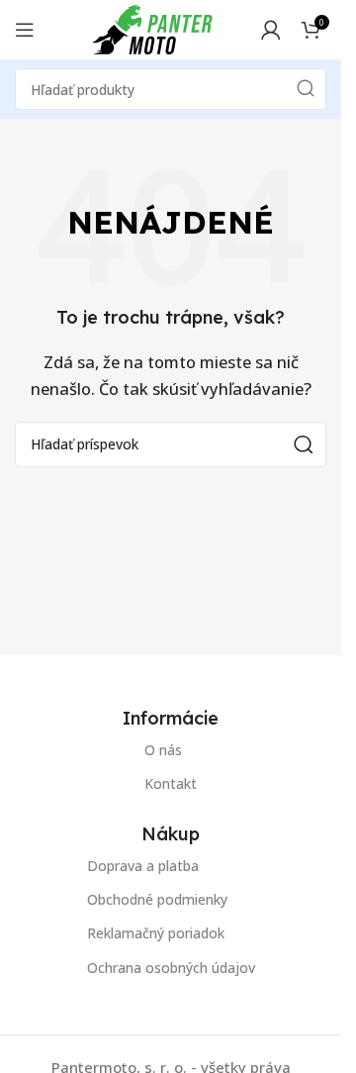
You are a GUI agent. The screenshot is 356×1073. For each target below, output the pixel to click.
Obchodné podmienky (157, 899)
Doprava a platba (143, 865)
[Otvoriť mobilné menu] (24, 29)
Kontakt (170, 783)
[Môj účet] (271, 29)
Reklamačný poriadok (155, 933)
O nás (163, 749)
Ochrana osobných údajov (171, 967)
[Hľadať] (305, 89)
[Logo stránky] (152, 28)
